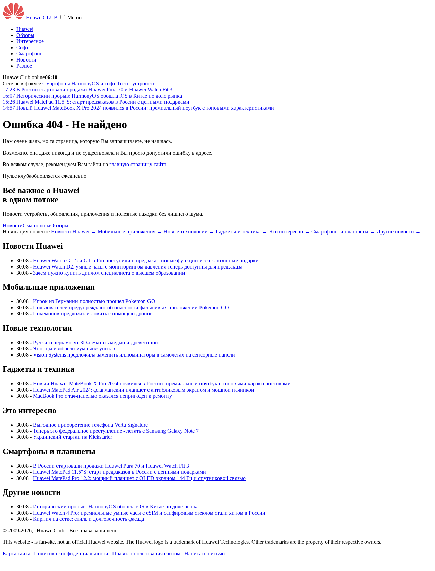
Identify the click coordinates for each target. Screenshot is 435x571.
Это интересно (289, 232)
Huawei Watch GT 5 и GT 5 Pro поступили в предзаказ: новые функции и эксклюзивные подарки (146, 260)
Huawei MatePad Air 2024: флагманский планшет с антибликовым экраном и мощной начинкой (143, 390)
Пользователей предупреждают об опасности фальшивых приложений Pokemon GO (131, 307)
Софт (22, 47)
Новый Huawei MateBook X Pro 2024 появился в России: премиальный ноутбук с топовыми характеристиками (162, 383)
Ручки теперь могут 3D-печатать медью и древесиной (95, 342)
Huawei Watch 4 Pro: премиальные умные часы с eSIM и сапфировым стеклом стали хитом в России (149, 513)
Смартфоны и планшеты (343, 232)
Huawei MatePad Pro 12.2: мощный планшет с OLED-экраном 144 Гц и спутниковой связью (139, 478)
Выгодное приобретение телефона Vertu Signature (90, 425)
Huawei (24, 29)
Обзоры (25, 35)
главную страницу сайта (137, 164)
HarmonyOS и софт (93, 83)
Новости (26, 60)
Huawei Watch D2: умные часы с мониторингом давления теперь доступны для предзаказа (137, 267)
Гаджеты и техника (241, 232)
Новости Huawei (73, 232)
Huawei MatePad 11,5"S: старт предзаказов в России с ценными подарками (119, 472)
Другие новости (399, 232)
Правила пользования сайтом (146, 553)
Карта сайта (16, 553)
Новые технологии (188, 232)
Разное (24, 66)
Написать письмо (204, 553)
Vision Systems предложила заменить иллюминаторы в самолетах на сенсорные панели (134, 355)
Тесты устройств (136, 83)
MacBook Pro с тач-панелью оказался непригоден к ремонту (102, 396)
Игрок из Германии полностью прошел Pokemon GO (94, 301)
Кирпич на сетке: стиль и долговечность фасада (88, 519)
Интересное (30, 41)
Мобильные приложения (130, 232)
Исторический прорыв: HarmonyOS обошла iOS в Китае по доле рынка (116, 506)
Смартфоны (30, 53)
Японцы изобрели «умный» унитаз (74, 348)
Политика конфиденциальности (71, 553)
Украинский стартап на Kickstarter (72, 437)
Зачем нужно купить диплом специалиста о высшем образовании (109, 273)
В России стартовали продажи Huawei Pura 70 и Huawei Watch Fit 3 (111, 466)
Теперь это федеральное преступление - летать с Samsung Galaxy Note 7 (116, 431)
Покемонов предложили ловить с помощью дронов (93, 313)
